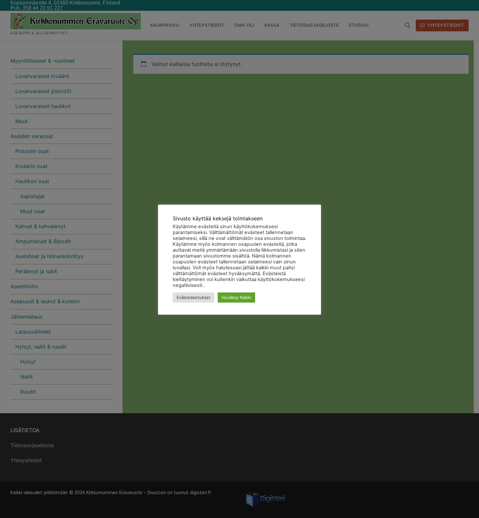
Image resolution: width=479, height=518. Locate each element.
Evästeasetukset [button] (193, 297)
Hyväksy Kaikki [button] (236, 297)
